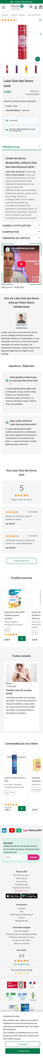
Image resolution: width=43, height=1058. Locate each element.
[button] (3, 7)
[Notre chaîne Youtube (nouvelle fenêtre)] (12, 830)
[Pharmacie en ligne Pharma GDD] (16, 7)
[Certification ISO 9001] (16, 984)
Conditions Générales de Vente (21, 937)
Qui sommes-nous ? (21, 875)
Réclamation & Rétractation (21, 914)
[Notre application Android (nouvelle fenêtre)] (29, 896)
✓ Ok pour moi (23, 1051)
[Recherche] (31, 7)
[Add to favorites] (23, 587)
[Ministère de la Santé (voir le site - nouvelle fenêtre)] (32, 985)
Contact (21, 917)
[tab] (3, 63)
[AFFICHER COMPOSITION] (39, 232)
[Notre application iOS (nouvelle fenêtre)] (13, 896)
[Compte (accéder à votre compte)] (36, 7)
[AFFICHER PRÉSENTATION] (39, 147)
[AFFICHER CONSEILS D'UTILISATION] (39, 226)
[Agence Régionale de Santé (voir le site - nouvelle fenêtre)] (14, 1008)
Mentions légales (21, 931)
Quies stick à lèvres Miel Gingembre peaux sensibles (14, 615)
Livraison (21, 908)
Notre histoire (21, 878)
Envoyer (33, 857)
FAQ (21, 911)
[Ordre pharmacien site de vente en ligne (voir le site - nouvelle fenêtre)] (11, 996)
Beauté (9, 683)
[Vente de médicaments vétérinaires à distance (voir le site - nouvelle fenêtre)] (22, 996)
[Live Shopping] (19, 830)
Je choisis (23, 1044)
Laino (7, 91)
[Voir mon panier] (41, 7)
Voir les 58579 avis (21, 964)
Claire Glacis (21, 325)
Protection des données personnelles (21, 934)
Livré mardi (13, 120)
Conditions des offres (21, 940)
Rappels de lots (21, 921)
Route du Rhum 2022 (21, 888)
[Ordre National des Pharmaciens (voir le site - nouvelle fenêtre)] (33, 996)
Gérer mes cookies (21, 943)
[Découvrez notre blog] (32, 830)
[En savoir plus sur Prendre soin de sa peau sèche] (21, 672)
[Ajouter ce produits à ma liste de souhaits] (40, 20)
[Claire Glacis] (21, 318)
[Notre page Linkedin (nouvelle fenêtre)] (4, 830)
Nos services (21, 881)
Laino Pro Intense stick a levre (14, 779)
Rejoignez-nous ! (22, 891)
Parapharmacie (21, 884)
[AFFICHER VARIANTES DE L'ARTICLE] (39, 238)
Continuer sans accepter (11, 1016)
